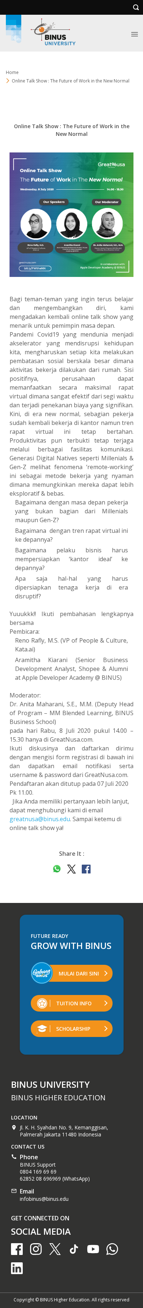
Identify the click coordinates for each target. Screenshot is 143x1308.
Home (12, 72)
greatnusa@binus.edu (40, 819)
